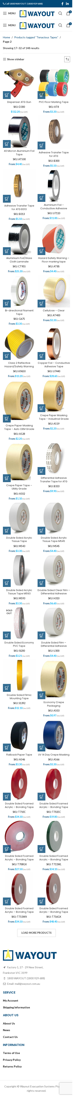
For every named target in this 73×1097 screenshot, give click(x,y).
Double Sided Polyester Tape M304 (18, 1041)
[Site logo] (37, 13)
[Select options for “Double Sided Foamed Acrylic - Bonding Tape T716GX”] (40, 880)
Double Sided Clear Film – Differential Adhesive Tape (52, 578)
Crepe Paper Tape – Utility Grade (19, 474)
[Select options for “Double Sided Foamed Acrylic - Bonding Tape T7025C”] (40, 778)
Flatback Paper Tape (19, 734)
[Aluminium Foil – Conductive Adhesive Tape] (51, 181)
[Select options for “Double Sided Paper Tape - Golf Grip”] (40, 982)
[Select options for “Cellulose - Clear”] (40, 296)
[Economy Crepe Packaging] (51, 661)
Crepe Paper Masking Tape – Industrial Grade (52, 406)
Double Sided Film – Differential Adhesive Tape (52, 629)
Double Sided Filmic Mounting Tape (18, 678)
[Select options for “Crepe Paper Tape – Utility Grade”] (7, 466)
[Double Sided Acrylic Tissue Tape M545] (51, 504)
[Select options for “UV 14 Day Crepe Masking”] (40, 727)
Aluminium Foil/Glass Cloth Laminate (19, 254)
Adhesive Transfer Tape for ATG (52, 151)
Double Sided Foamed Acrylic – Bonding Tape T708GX (18, 840)
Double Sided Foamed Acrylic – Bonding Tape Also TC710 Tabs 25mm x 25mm (19, 790)
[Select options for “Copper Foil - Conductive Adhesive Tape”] (40, 347)
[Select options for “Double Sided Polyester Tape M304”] (7, 1033)
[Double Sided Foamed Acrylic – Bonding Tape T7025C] (51, 766)
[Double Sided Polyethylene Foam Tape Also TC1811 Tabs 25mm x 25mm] (51, 1072)
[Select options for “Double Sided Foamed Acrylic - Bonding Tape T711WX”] (7, 880)
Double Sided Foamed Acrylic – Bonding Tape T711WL (51, 840)
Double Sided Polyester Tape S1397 (51, 1041)
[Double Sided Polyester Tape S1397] (51, 1021)
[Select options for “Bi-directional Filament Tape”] (7, 296)
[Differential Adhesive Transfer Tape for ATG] (51, 447)
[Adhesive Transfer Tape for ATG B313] (18, 182)
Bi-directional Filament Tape (18, 304)
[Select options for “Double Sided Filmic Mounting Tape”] (7, 669)
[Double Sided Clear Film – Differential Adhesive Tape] (51, 555)
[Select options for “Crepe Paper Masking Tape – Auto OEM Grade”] (7, 408)
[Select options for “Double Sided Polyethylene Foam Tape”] (7, 1084)
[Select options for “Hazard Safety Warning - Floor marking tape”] (40, 245)
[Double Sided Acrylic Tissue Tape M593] (18, 555)
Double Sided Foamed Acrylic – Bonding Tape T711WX (18, 891)
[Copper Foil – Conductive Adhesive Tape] (51, 335)
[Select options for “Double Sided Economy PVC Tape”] (7, 618)
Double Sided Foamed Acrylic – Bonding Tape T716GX (51, 891)
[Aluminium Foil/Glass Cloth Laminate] (18, 233)
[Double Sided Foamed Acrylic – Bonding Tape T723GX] (51, 919)
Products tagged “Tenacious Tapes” (36, 37)
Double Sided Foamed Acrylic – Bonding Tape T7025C (51, 789)
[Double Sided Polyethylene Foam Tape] (18, 1072)
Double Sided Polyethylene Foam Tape (18, 1092)
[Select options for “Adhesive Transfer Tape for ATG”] (40, 142)
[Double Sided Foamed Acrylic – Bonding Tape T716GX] (51, 868)
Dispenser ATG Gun (19, 100)
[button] (7, 93)
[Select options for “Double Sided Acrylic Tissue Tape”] (7, 516)
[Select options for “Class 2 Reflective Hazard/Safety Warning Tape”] (7, 347)
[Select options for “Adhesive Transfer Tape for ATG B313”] (7, 194)
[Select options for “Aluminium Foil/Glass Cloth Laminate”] (7, 245)
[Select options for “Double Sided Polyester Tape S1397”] (40, 1033)
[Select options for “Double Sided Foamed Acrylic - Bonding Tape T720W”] (7, 931)
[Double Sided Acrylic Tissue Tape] (18, 504)
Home (6, 37)
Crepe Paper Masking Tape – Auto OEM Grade (18, 416)
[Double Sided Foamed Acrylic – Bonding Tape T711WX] (18, 868)
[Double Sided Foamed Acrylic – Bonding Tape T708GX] (18, 817)
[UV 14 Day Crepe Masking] (51, 715)
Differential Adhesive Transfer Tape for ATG (51, 467)
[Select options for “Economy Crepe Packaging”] (40, 676)
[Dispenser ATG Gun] (18, 81)
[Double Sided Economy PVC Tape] (18, 606)
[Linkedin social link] (64, 4)
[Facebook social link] (59, 4)
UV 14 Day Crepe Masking (51, 736)
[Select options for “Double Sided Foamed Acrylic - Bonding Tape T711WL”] (40, 829)
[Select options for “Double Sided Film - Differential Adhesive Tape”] (40, 618)
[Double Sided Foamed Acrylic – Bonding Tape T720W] (18, 919)
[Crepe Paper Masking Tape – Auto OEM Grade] (18, 390)
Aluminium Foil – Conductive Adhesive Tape (51, 204)
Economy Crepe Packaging (51, 685)
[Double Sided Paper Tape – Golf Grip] (51, 970)
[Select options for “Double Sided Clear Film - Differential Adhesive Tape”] (40, 567)
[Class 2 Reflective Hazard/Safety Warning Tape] (18, 335)
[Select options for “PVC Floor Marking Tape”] (40, 93)
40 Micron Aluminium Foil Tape (18, 149)
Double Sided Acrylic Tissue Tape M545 (52, 525)
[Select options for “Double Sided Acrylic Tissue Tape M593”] (7, 567)
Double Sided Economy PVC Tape (18, 627)
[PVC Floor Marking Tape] (51, 81)
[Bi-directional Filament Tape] (18, 284)
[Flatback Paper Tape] (18, 715)
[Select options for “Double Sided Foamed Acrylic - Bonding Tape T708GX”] (7, 829)
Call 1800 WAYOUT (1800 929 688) (24, 3)
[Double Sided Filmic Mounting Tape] (18, 657)
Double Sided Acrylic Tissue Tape (19, 525)
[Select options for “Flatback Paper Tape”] (7, 727)
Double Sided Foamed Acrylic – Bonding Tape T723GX (51, 941)
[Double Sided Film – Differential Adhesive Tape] (51, 606)
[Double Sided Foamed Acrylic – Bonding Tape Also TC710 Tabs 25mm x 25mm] (18, 766)
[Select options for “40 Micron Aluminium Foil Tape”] (7, 141)
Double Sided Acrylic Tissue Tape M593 (19, 576)
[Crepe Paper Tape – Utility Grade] (18, 450)
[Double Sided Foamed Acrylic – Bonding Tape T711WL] (51, 817)
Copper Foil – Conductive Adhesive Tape (51, 357)
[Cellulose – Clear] (51, 284)
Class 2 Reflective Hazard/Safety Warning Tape (18, 357)
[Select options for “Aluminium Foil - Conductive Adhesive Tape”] (40, 193)
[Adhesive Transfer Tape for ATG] (51, 130)
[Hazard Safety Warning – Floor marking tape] (51, 233)
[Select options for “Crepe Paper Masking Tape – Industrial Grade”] (40, 398)
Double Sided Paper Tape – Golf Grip (51, 990)
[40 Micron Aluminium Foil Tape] (18, 129)
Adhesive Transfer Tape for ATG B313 (18, 202)
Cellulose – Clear (51, 303)
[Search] (60, 13)
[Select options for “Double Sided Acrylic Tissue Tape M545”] (40, 516)
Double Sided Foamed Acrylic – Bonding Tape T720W (18, 941)
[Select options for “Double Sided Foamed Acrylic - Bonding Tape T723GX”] (40, 931)
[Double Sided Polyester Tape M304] (18, 1021)
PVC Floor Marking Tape (51, 100)
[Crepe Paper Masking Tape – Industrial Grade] (51, 386)
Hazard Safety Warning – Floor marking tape (51, 254)
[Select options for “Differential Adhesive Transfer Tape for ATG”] (40, 459)
